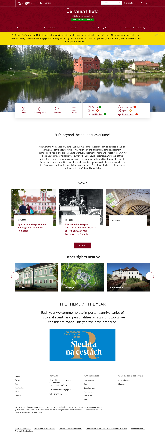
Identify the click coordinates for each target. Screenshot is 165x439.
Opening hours (89, 388)
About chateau (123, 380)
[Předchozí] (10, 72)
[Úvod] (41, 3)
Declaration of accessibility (44, 428)
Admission (88, 396)
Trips (86, 399)
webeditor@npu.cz (138, 428)
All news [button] (82, 245)
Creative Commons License (92, 407)
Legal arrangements (23, 428)
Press (17, 392)
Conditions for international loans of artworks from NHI (106, 428)
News (17, 384)
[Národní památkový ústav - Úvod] (25, 3)
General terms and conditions (70, 428)
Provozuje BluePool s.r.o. (24, 431)
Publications (20, 388)
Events (17, 380)
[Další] (154, 72)
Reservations (89, 392)
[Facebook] (142, 3)
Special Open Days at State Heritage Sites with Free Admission (32, 227)
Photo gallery (123, 384)
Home (17, 376)
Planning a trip (130, 3)
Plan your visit (89, 380)
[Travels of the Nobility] (82, 345)
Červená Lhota (82, 11)
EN (147, 3)
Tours (86, 384)
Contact (48, 3)
